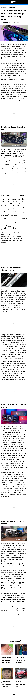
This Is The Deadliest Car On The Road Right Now (21, 684)
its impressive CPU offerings (12, 428)
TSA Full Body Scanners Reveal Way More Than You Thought (21, 660)
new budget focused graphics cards (13, 93)
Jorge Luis (5, 22)
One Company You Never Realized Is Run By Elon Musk (6, 683)
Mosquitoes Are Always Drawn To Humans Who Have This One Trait (6, 660)
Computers (12, 7)
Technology (4, 7)
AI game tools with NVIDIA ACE (13, 199)
